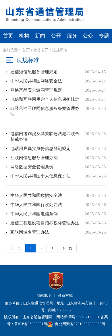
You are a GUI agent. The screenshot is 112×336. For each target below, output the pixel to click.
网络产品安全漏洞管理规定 (36, 90)
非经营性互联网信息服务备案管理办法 (44, 111)
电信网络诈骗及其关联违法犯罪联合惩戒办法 (44, 136)
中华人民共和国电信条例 (34, 214)
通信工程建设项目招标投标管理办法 (44, 223)
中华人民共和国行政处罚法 (36, 204)
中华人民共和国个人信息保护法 (40, 176)
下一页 (67, 248)
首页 (8, 36)
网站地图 (43, 295)
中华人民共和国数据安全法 (36, 195)
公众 (88, 36)
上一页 (16, 248)
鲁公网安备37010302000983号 (80, 324)
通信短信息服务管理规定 (34, 72)
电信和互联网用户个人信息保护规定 (44, 99)
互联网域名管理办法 (29, 232)
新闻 (40, 36)
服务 (72, 36)
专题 (104, 36)
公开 (56, 36)
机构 (24, 36)
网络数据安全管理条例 (31, 167)
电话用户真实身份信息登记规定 (40, 148)
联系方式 (65, 295)
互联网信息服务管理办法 (34, 157)
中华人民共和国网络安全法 (36, 81)
